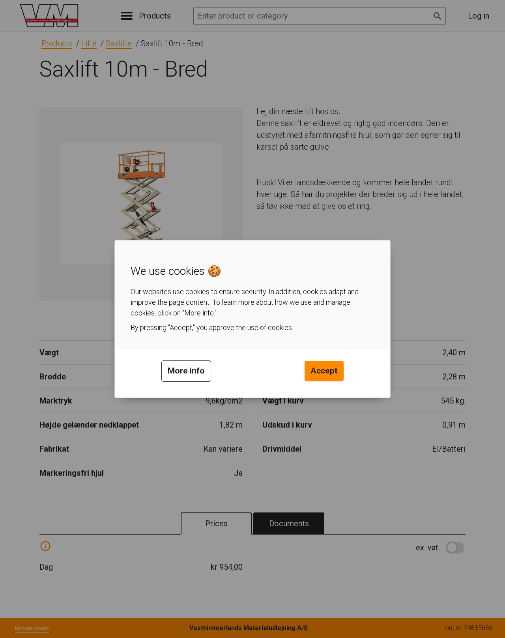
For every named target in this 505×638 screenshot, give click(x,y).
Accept (324, 370)
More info (186, 370)
